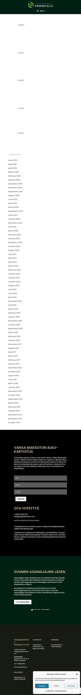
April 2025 (12, 203)
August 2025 (13, 195)
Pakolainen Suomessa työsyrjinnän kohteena (37, 129)
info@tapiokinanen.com (21, 652)
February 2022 (14, 270)
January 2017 (14, 364)
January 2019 (14, 317)
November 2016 (15, 367)
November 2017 (15, 344)
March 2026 (13, 172)
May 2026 (12, 164)
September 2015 (15, 399)
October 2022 (14, 246)
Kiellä (57, 686)
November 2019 (15, 301)
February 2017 (14, 360)
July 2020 (12, 289)
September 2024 (15, 211)
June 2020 (12, 293)
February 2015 (14, 407)
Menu (42, 11)
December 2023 (15, 223)
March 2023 (13, 230)
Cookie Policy (50, 691)
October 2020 (14, 281)
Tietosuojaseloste (20, 667)
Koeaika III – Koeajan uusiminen (29, 49)
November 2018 (15, 321)
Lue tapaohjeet (22, 602)
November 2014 (15, 418)
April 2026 (12, 168)
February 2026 (14, 176)
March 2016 (13, 383)
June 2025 (12, 199)
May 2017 (12, 352)
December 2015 (15, 391)
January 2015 (14, 410)
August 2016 (13, 375)
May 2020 (12, 297)
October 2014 (14, 422)
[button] (77, 674)
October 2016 (14, 371)
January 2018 (14, 340)
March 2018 (13, 332)
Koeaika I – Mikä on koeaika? (27, 104)
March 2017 (13, 356)
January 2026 (14, 180)
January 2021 (14, 277)
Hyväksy (42, 686)
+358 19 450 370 (20, 650)
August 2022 (13, 250)
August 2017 (13, 348)
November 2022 (15, 242)
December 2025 (15, 183)
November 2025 (15, 187)
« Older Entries (14, 154)
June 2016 (12, 379)
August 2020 (13, 285)
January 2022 (14, 274)
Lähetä (20, 499)
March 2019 (13, 309)
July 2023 (12, 227)
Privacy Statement (60, 691)
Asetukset (71, 686)
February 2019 (14, 313)
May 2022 (12, 258)
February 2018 (14, 336)
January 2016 (14, 387)
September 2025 (15, 191)
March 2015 (13, 403)
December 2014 (15, 414)
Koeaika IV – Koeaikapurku (26, 21)
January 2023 (14, 238)
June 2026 (12, 160)
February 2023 (14, 234)
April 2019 (12, 305)
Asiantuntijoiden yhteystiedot (26, 520)
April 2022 (12, 262)
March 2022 (13, 266)
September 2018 (15, 328)
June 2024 (12, 215)
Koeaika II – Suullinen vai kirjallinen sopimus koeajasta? (37, 75)
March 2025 (13, 207)
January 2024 (14, 219)
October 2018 (14, 324)
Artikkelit (21, 25)
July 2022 (12, 254)
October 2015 (14, 395)
